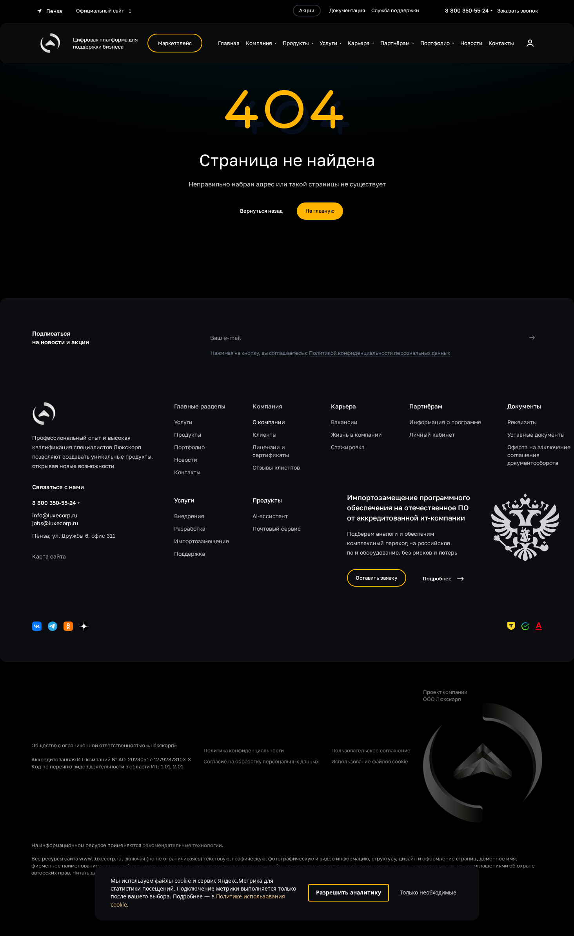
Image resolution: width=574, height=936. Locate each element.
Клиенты (264, 434)
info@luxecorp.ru (54, 515)
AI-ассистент (270, 516)
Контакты (187, 472)
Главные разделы (199, 406)
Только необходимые (428, 892)
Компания (267, 406)
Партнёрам (425, 406)
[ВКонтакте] (37, 626)
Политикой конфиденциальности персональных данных (379, 353)
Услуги (183, 422)
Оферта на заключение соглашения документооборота (538, 455)
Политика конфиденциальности (243, 750)
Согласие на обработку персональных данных (261, 761)
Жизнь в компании (356, 434)
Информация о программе (445, 422)
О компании (268, 422)
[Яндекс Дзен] (84, 626)
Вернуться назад (261, 211)
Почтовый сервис (276, 528)
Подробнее (437, 578)
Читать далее (89, 872)
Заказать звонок (517, 10)
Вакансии (344, 422)
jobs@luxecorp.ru (55, 523)
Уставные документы (536, 434)
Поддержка (189, 553)
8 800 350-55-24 (467, 10)
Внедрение (189, 516)
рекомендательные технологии (182, 845)
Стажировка (348, 447)
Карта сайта (49, 556)
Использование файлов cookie (369, 761)
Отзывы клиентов (276, 467)
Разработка (189, 528)
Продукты (187, 434)
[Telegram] (52, 626)
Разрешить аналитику (348, 892)
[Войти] (530, 43)
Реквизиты (522, 422)
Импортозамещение (201, 541)
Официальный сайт (100, 10)
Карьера (343, 406)
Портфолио (189, 447)
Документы (524, 406)
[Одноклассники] (68, 626)
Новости (185, 459)
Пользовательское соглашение (371, 750)
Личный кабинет (432, 434)
